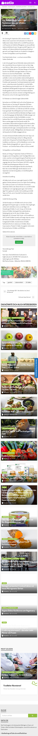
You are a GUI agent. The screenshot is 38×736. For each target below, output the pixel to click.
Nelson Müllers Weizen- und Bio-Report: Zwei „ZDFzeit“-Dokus (17, 366)
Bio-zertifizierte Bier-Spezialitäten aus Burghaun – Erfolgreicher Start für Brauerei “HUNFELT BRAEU (17, 564)
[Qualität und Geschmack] (19, 451)
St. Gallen (27, 28)
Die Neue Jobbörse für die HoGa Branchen (17, 670)
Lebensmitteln (20, 28)
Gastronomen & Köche (8, 667)
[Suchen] (34, 2)
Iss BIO (4, 472)
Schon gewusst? (12, 539)
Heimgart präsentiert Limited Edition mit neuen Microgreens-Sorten (18, 587)
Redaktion (6, 326)
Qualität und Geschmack (11, 456)
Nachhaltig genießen (9, 17)
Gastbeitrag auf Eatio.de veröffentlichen (14, 728)
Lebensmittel (6, 317)
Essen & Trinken (7, 558)
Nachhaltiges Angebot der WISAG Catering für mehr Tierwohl (18, 388)
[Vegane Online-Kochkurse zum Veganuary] (19, 605)
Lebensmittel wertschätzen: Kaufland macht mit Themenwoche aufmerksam (17, 321)
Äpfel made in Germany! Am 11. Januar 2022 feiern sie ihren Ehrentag (19, 344)
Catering (5, 384)
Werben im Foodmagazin (36, 368)
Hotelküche (19, 667)
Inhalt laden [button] (19, 242)
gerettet (14, 28)
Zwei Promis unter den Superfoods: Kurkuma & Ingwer (15, 543)
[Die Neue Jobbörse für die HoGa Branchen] (19, 661)
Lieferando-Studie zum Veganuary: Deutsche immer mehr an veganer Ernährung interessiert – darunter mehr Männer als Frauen (17, 629)
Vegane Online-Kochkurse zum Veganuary (18, 610)
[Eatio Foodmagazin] (7, 3)
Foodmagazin (6, 517)
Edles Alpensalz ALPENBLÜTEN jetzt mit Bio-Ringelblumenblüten (17, 520)
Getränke (16, 558)
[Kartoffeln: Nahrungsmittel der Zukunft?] (19, 406)
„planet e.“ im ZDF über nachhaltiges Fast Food (18, 432)
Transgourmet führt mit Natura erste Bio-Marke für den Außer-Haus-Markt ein (18, 476)
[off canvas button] (30, 2)
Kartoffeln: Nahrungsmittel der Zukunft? (18, 411)
